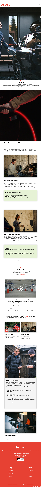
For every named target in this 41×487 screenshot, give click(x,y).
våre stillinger (33, 451)
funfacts (37, 451)
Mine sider (37, 2)
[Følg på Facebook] (19, 463)
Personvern (15, 484)
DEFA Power (26, 316)
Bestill (6, 205)
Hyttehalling (11, 470)
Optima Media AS (30, 484)
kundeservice (19, 453)
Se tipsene (8, 439)
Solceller (10, 471)
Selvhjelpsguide (25, 338)
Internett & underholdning (10, 468)
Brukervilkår (10, 484)
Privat (31, 2)
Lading (30, 473)
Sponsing (10, 476)
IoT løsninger (30, 474)
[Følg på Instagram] (21, 463)
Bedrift (34, 2)
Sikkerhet (30, 476)
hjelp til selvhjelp (22, 274)
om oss (29, 451)
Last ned (7, 339)
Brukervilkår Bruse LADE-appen (10, 477)
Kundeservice (10, 474)
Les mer (8, 406)
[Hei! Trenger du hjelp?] (40, 486)
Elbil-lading (11, 473)
